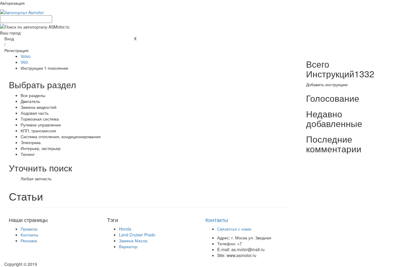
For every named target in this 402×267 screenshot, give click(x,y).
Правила (29, 229)
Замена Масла (133, 240)
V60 (24, 62)
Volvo (26, 56)
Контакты (29, 235)
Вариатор (128, 246)
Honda (125, 229)
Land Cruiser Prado (137, 235)
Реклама (29, 240)
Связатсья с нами (234, 229)
